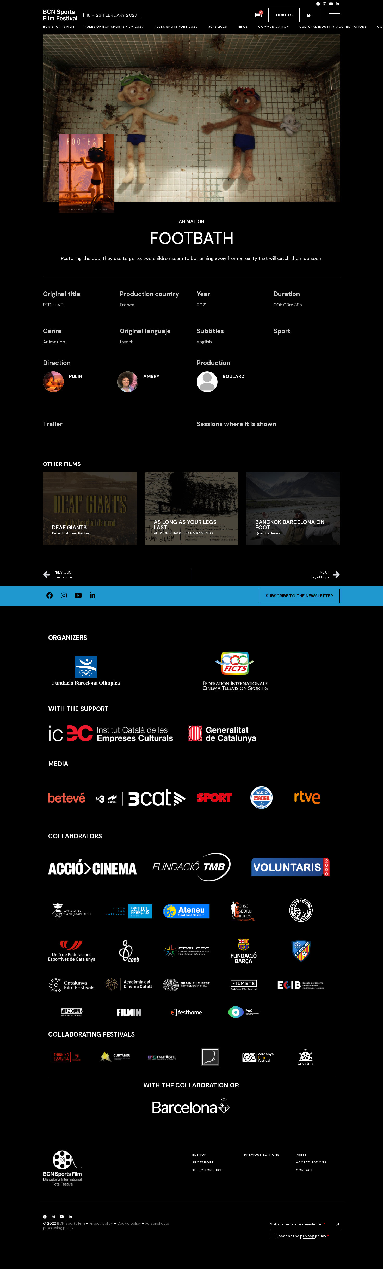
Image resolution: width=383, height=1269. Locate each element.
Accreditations (311, 1162)
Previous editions (261, 1155)
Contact (304, 1170)
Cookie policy (129, 1223)
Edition (199, 1155)
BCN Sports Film (71, 1223)
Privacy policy (101, 1223)
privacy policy (313, 1235)
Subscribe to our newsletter (297, 1224)
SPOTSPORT (203, 1162)
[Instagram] (324, 4)
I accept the (303, 1235)
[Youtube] (331, 4)
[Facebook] (318, 4)
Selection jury (206, 1170)
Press (301, 1155)
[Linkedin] (337, 4)
